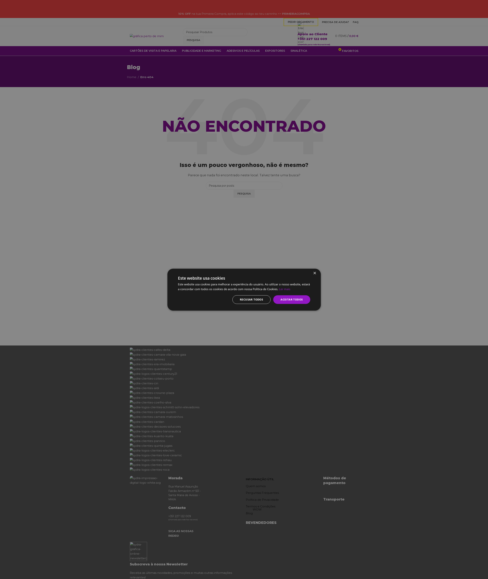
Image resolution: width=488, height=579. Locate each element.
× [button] (314, 273)
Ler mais (284, 289)
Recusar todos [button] (251, 299)
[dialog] (244, 289)
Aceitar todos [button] (292, 299)
